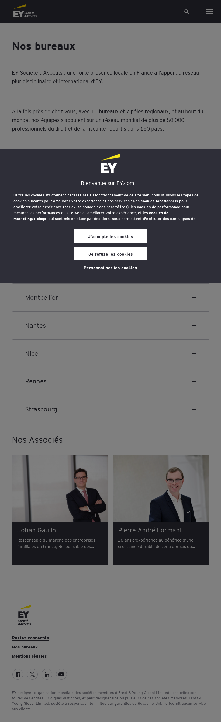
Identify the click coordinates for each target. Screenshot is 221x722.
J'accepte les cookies (110, 236)
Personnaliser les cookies (110, 267)
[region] (110, 216)
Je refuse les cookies (110, 254)
